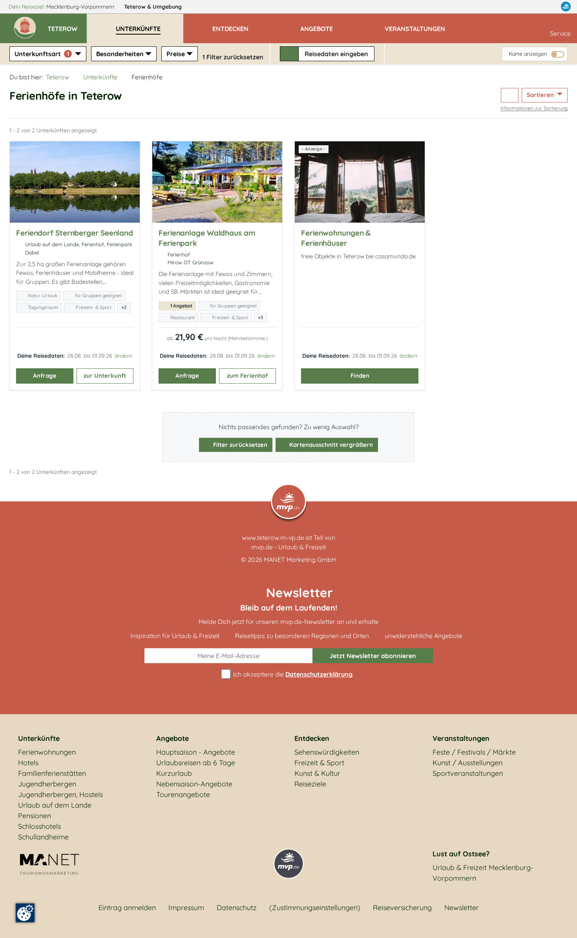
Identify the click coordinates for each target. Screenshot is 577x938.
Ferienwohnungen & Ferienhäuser (336, 238)
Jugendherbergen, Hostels (60, 794)
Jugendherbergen (47, 783)
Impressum (186, 907)
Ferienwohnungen (47, 752)
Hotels (28, 762)
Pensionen (34, 815)
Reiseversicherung (402, 907)
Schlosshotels (39, 826)
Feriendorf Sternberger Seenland (74, 233)
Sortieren (541, 95)
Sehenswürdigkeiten (326, 752)
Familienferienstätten (52, 773)
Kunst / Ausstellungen (467, 762)
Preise (175, 54)
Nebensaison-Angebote (194, 783)
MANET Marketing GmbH (300, 559)
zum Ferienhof (247, 375)
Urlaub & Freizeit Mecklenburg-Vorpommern (483, 873)
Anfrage (45, 375)
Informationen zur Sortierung (534, 108)
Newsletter (461, 907)
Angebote (172, 738)
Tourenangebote (183, 794)
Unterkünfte (100, 77)
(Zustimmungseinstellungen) (314, 907)
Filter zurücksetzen (239, 444)
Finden (360, 375)
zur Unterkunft (105, 375)
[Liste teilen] (510, 95)
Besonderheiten (120, 54)
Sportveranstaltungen (468, 773)
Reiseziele (310, 783)
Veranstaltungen (461, 738)
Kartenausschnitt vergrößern (330, 444)
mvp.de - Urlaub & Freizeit (288, 547)
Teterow (153, 6)
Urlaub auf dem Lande (54, 805)
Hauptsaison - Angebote (195, 752)
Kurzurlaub (174, 773)
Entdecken (311, 738)
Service (560, 33)
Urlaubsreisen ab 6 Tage (195, 762)
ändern (123, 355)
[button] (67, 25)
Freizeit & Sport (319, 762)
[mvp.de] (566, 6)
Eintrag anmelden (127, 907)
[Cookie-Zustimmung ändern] (25, 912)
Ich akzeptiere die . (293, 674)
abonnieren (372, 656)
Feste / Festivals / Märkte (474, 752)
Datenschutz (237, 907)
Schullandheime (43, 836)
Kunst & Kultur (317, 773)
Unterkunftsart (42, 54)
